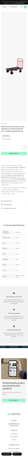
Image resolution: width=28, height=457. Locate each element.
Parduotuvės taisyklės (14, 448)
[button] (3, 6)
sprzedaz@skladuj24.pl (19, 3)
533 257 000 (22, 1)
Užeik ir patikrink (13, 400)
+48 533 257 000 (14, 425)
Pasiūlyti (14, 439)
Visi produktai (14, 433)
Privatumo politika (14, 451)
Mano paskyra (13, 436)
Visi (6, 123)
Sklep (2, 123)
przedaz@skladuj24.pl (14, 423)
